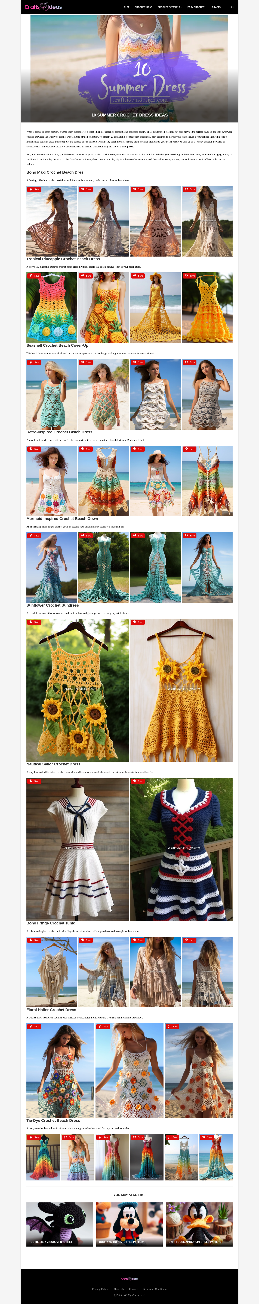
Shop (127, 7)
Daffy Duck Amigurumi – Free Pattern (195, 1242)
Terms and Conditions (155, 1289)
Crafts (216, 7)
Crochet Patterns (169, 7)
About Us (118, 1289)
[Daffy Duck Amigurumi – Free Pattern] (199, 1224)
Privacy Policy (100, 1289)
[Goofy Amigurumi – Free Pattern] (129, 1224)
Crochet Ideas (143, 7)
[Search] (232, 7)
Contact (133, 1289)
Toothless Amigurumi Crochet (50, 1242)
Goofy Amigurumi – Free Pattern (121, 1242)
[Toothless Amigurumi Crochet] (59, 1224)
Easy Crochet (195, 7)
